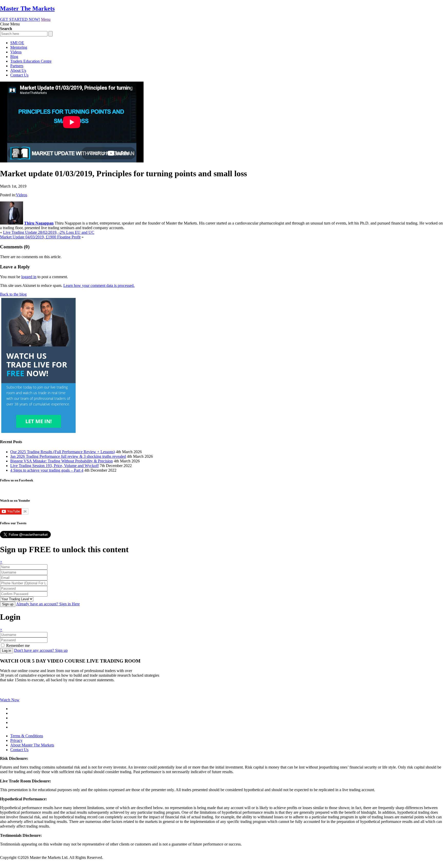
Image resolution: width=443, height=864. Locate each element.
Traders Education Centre (31, 61)
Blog (14, 56)
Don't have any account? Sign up (41, 650)
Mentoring (18, 47)
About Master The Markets (32, 745)
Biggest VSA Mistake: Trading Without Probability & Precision (61, 461)
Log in (6, 651)
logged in (28, 277)
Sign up (7, 604)
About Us (18, 70)
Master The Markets (27, 8)
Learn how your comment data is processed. (99, 285)
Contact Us (19, 75)
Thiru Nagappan (39, 223)
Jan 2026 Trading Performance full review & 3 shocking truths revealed (68, 456)
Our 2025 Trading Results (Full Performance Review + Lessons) (62, 452)
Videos (16, 52)
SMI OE (17, 43)
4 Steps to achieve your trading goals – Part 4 (46, 470)
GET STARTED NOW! (20, 19)
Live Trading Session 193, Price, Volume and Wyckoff (54, 465)
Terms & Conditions (26, 736)
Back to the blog (13, 294)
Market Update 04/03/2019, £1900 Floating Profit (40, 237)
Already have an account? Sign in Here (48, 604)
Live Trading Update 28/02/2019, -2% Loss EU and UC (48, 232)
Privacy (16, 740)
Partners (16, 66)
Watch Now (9, 700)
